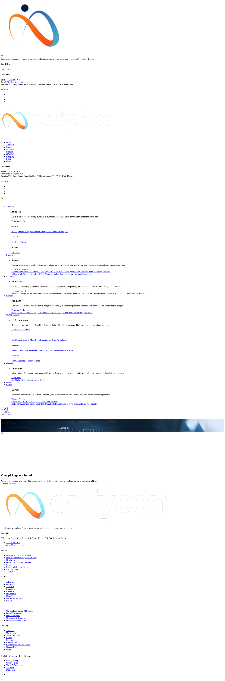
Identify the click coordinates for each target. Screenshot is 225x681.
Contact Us (10, 647)
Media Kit (10, 670)
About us (10, 145)
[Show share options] (2, 679)
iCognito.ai (10, 589)
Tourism (9, 572)
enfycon (11, 656)
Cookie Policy (12, 663)
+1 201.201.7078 (13, 80)
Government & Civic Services (18, 562)
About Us (10, 630)
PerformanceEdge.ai (14, 598)
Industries (10, 149)
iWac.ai (9, 601)
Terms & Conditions (14, 665)
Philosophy (10, 640)
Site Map (10, 667)
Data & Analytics (13, 615)
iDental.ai (10, 591)
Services (9, 147)
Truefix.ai (10, 587)
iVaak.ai (9, 584)
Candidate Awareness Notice (18, 645)
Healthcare (10, 560)
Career (9, 161)
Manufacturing (12, 569)
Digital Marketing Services (17, 620)
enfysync (10, 582)
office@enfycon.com (14, 82)
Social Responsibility (15, 635)
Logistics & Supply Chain (17, 567)
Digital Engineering (14, 613)
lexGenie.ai (11, 594)
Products (9, 152)
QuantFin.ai (11, 596)
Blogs (8, 159)
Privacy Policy (12, 660)
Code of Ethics (12, 642)
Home (8, 142)
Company (10, 156)
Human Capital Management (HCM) (21, 558)
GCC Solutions (12, 154)
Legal (8, 565)
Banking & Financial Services (18, 555)
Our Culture (11, 633)
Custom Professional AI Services (19, 611)
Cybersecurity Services (15, 618)
